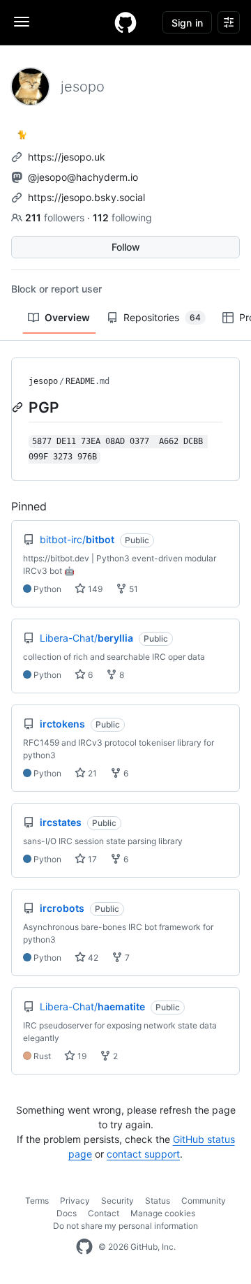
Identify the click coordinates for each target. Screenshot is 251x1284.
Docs (66, 1213)
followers (56, 217)
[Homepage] (125, 22)
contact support (143, 1154)
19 (80, 1056)
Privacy (75, 1200)
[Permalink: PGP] (19, 407)
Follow (126, 247)
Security (117, 1200)
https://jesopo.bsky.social (86, 197)
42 (92, 957)
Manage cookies (162, 1213)
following (122, 217)
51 (132, 589)
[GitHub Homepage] (84, 1247)
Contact (103, 1213)
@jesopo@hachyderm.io (83, 177)
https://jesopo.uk (66, 157)
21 (91, 773)
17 (91, 859)
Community (203, 1200)
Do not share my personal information (125, 1225)
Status (157, 1200)
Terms (37, 1200)
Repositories (162, 317)
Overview (67, 317)
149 (94, 589)
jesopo (43, 381)
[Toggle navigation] (21, 21)
